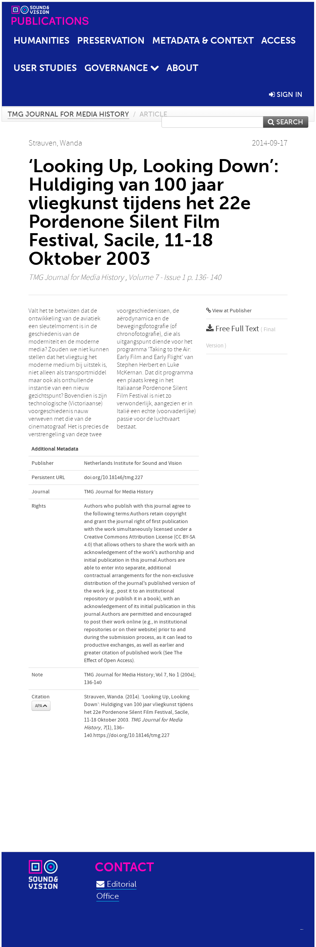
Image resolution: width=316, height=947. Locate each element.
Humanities (41, 40)
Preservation (111, 40)
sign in (289, 94)
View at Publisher (231, 311)
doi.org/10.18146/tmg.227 (113, 477)
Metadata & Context (203, 40)
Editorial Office (116, 890)
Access (278, 40)
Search (288, 122)
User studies (45, 67)
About (182, 67)
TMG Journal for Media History (68, 114)
